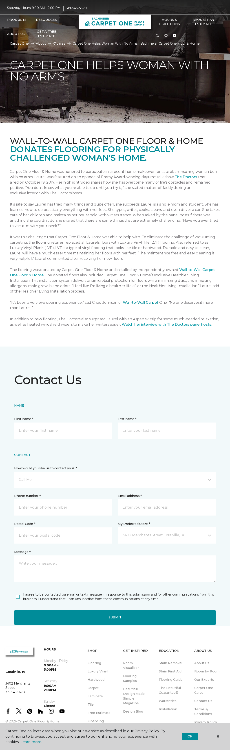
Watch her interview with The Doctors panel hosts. (167, 324)
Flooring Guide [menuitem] (171, 680)
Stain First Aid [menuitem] (170, 671)
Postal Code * (24, 523)
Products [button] (17, 20)
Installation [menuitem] (168, 709)
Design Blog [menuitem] (133, 711)
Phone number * (27, 495)
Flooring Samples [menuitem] (130, 678)
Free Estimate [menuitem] (99, 713)
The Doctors (186, 177)
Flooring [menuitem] (94, 663)
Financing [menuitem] (96, 721)
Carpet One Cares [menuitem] (203, 690)
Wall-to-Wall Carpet (140, 302)
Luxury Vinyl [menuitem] (98, 671)
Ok (190, 736)
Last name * (127, 419)
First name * (23, 419)
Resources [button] (46, 20)
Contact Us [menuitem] (203, 701)
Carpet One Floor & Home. (39, 721)
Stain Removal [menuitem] (170, 663)
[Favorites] (166, 36)
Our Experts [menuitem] (204, 680)
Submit (115, 617)
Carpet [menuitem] (93, 688)
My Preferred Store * (134, 523)
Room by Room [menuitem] (206, 671)
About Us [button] (16, 34)
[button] (157, 36)
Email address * (130, 495)
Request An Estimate (203, 22)
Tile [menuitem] (91, 704)
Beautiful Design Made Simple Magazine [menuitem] (134, 696)
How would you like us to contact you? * (45, 468)
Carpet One (19, 43)
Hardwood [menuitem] (96, 680)
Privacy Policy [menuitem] (205, 722)
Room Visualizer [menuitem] (131, 665)
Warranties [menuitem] (168, 701)
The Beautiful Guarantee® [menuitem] (170, 690)
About (41, 43)
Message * (22, 551)
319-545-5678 (76, 8)
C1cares (59, 43)
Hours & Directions (169, 22)
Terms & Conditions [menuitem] (203, 711)
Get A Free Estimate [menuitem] (46, 34)
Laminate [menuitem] (95, 696)
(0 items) (174, 35)
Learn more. (31, 742)
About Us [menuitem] (201, 663)
